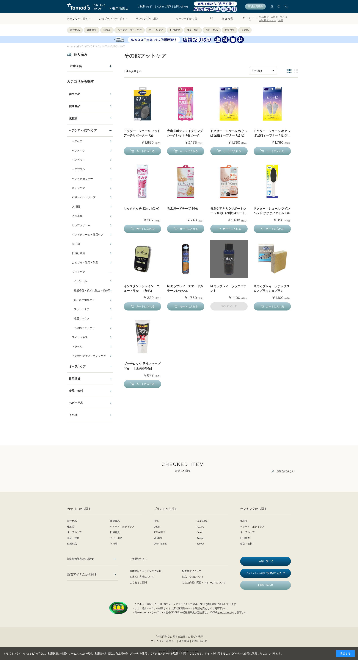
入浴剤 (274, 16)
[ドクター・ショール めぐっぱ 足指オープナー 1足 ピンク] (229, 103)
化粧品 (107, 30)
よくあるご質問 (162, 6)
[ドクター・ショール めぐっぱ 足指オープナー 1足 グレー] (272, 103)
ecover (200, 543)
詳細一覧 (296, 71)
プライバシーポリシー (163, 641)
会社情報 (184, 641)
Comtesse (202, 520)
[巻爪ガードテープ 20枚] (185, 181)
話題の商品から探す (80, 559)
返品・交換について (193, 576)
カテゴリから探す (77, 18)
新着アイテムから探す (82, 574)
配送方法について (191, 571)
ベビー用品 (212, 30)
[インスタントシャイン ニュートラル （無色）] (142, 259)
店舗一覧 (263, 561)
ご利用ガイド (144, 6)
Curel (199, 532)
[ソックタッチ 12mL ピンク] (142, 181)
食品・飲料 (193, 30)
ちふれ (200, 526)
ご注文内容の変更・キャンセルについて (204, 582)
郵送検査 (264, 16)
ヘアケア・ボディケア (129, 30)
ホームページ (224, 612)
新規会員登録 (255, 6)
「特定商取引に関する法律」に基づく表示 (179, 636)
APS (156, 520)
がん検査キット (267, 20)
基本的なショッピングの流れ (145, 571)
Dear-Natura (160, 543)
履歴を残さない (285, 471)
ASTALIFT (159, 532)
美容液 (283, 16)
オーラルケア (156, 30)
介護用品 (229, 30)
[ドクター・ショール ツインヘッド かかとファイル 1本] (272, 181)
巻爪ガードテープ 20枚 (182, 208)
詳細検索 (227, 18)
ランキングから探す (147, 18)
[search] (212, 19)
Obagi (157, 526)
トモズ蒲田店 (119, 8)
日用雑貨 (175, 30)
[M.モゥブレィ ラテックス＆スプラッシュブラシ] (272, 259)
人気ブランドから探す (112, 18)
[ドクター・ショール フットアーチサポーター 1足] (142, 103)
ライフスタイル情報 (255, 573)
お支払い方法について (142, 576)
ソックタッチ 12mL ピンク (142, 208)
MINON (158, 538)
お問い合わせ (181, 6)
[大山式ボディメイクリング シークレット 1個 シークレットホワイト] (185, 103)
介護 (280, 20)
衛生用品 (75, 30)
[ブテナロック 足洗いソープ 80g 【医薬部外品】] (142, 336)
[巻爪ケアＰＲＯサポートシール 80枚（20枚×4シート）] (229, 181)
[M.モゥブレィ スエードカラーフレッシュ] (185, 259)
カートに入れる (145, 151)
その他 (245, 30)
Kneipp (200, 538)
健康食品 (91, 30)
